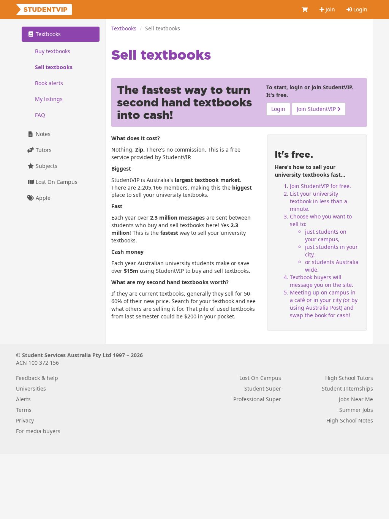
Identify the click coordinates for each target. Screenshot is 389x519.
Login (359, 9)
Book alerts (49, 83)
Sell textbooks (54, 67)
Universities (31, 388)
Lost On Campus (55, 181)
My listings (49, 99)
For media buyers (38, 431)
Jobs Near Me (356, 399)
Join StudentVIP (317, 108)
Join (329, 9)
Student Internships (347, 388)
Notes (42, 134)
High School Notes (349, 420)
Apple (42, 197)
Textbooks (123, 28)
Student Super (262, 388)
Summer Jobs (356, 409)
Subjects (45, 165)
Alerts (23, 399)
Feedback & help (37, 377)
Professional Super (257, 399)
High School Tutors (349, 377)
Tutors (43, 149)
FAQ (40, 115)
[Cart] (305, 9)
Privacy (25, 420)
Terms (24, 409)
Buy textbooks (52, 51)
